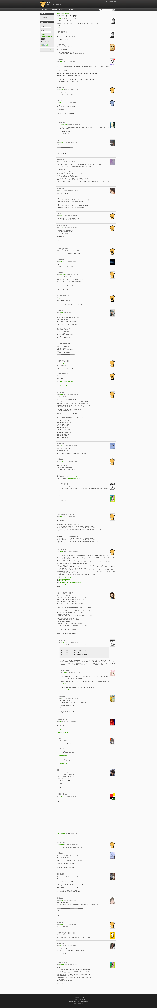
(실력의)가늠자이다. (62, 225)
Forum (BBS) (44, 9)
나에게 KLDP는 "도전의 (63, 374)
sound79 (61, 376)
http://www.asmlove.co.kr (73, 478)
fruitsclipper (62, 363)
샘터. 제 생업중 (60, 874)
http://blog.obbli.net (66, 683)
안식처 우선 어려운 (61, 549)
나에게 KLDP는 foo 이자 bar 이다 (66, 933)
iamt (62, 698)
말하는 (58, 140)
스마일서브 (82, 999)
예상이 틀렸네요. (61, 159)
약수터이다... (60, 214)
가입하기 (44, 34)
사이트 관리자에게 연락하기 (82, 1002)
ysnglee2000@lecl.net (75, 582)
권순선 (60, 18)
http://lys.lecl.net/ (66, 577)
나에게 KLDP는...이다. (63, 962)
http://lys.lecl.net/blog (64, 579)
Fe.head (61, 876)
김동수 (60, 102)
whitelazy (61, 844)
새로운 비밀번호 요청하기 (47, 36)
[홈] (43, 4)
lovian (60, 772)
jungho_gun (62, 274)
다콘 (60, 721)
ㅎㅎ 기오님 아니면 (63, 484)
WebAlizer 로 (62, 640)
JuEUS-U (61, 46)
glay (62, 740)
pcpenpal (61, 89)
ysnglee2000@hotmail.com (66, 584)
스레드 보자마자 (61, 842)
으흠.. (60, 739)
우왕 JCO (59, 100)
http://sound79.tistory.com (66, 381)
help (115, 1)
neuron (61, 161)
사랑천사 (61, 551)
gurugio (61, 461)
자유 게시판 (67, 13)
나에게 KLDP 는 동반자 (63, 361)
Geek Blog (54, 9)
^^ (59, 496)
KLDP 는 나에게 (61, 392)
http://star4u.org (61, 729)
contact (111, 1)
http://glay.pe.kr (63, 755)
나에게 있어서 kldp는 (62, 794)
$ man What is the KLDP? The (66, 514)
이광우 (60, 945)
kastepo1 (61, 190)
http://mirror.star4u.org (62, 732)
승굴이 (60, 516)
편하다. (58, 770)
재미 (63, 13)
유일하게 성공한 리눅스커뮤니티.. (65, 593)
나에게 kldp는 (60, 59)
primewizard (62, 298)
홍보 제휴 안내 (50, 50)
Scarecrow (61, 250)
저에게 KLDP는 (61, 898)
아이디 (42, 26)
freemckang (64, 124)
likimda (61, 855)
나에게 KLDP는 (61, 45)
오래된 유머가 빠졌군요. (63, 296)
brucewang (61, 142)
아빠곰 (60, 61)
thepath (61, 935)
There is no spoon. (61, 833)
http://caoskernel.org (73, 476)
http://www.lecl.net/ (64, 580)
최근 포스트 (44, 17)
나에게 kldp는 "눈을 (62, 272)
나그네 (60, 215)
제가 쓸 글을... (62, 122)
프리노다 (61, 312)
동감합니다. (62, 696)
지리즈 (60, 796)
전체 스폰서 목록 (72, 1002)
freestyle (61, 227)
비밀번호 (43, 30)
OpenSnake (61, 595)
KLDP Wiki (62, 9)
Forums (59, 13)
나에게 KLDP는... (61, 310)
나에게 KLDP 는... (61, 853)
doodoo (61, 445)
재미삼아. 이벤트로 (65, 670)
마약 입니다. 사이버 (62, 719)
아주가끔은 (66, 672)
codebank (63, 498)
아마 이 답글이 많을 (62, 32)
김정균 (62, 486)
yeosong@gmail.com (65, 582)
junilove (61, 924)
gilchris (61, 900)
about (106, 1)
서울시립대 (83, 997)
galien (60, 261)
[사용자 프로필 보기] (113, 24)
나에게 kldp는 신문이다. (63, 249)
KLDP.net (70, 9)
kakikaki (61, 394)
